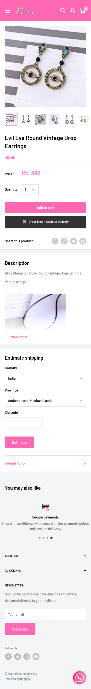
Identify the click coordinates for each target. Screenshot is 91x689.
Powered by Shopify (17, 679)
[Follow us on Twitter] (17, 656)
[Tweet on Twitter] (73, 241)
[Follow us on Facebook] (8, 656)
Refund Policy (15, 463)
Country (11, 368)
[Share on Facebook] (55, 241)
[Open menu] (7, 11)
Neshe (10, 157)
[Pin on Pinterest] (64, 241)
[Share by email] (82, 241)
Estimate (19, 442)
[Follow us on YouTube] (36, 656)
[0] (82, 11)
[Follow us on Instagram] (26, 656)
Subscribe (20, 629)
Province (11, 390)
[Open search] (63, 10)
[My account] (72, 10)
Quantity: (12, 189)
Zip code (11, 412)
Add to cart (46, 207)
